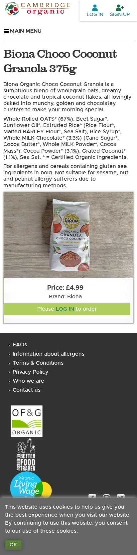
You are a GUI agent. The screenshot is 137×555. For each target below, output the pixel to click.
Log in (95, 14)
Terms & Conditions (38, 363)
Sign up (120, 14)
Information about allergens (48, 354)
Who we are (28, 381)
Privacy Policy (31, 372)
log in (65, 309)
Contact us (27, 390)
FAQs (20, 344)
